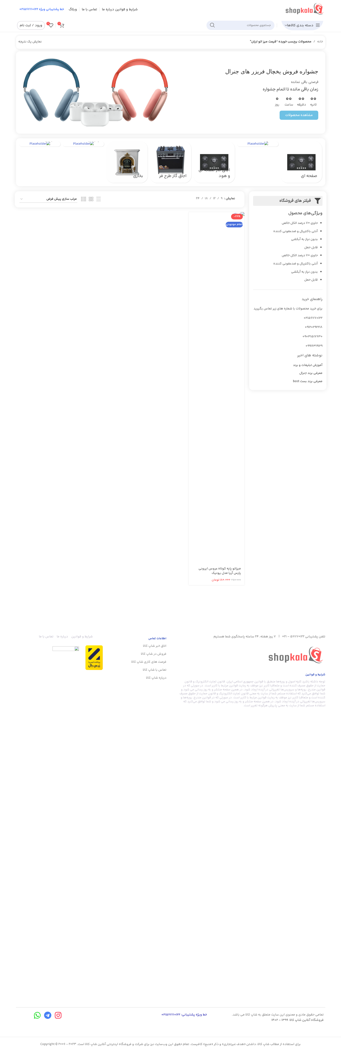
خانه (320, 41)
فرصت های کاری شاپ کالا (148, 662)
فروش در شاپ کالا (153, 654)
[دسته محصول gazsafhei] (301, 162)
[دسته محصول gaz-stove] (214, 162)
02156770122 (313, 318)
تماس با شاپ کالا (154, 670)
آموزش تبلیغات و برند (307, 365)
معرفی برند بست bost (307, 381)
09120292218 (313, 327)
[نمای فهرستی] (98, 199)
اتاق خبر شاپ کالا (154, 646)
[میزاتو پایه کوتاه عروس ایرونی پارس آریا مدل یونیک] (216, 388)
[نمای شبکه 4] (83, 199)
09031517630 (312, 336)
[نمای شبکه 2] (91, 199)
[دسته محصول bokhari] (127, 162)
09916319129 (314, 346)
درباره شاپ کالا (156, 678)
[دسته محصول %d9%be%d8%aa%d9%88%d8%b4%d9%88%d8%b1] (83, 144)
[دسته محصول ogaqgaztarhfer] (170, 162)
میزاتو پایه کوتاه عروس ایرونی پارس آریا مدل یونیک (220, 571)
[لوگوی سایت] (304, 9)
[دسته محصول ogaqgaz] (257, 144)
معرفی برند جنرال (310, 373)
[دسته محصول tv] (39, 144)
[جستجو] (212, 25)
